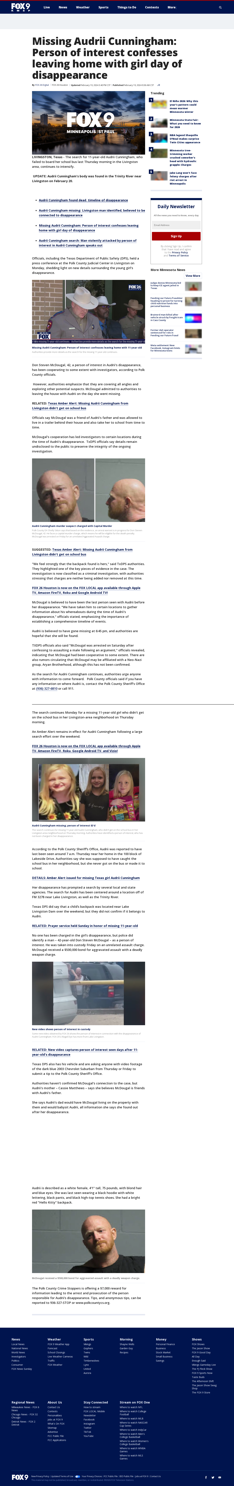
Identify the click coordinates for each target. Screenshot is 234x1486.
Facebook (89, 1419)
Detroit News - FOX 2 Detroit (23, 1423)
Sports (89, 1339)
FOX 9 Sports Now (202, 1373)
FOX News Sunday (21, 1368)
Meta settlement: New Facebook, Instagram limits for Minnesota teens (165, 348)
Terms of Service (179, 255)
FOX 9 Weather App (58, 1344)
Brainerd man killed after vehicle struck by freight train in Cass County (167, 317)
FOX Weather (55, 1364)
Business (161, 1348)
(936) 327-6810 (46, 688)
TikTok (87, 1431)
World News (18, 1352)
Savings (160, 1360)
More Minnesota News (168, 270)
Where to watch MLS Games (131, 1457)
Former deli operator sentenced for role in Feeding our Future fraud (164, 332)
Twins (87, 1352)
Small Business (164, 1356)
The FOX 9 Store (201, 1392)
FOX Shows (198, 1344)
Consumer (17, 1364)
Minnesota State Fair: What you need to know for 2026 (185, 123)
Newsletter (90, 1415)
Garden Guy (126, 1348)
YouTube (89, 1436)
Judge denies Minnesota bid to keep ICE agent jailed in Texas (166, 285)
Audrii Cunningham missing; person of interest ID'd (63, 825)
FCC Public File (56, 1436)
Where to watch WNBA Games (132, 1450)
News (15, 1339)
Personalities (55, 1415)
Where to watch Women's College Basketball (134, 1442)
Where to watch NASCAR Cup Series (133, 1424)
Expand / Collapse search (220, 7)
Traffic (51, 1360)
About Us (55, 1402)
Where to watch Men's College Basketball (132, 1435)
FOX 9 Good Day (201, 1352)
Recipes (124, 1352)
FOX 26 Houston (60, 85)
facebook (206, 1477)
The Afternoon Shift (203, 1381)
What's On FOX (56, 1423)
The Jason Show (201, 1348)
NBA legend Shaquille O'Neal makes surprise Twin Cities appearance (185, 139)
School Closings (56, 1352)
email (220, 1477)
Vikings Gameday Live (204, 1364)
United (87, 1368)
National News (19, 1348)
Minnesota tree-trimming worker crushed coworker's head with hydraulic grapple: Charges (183, 157)
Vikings (87, 1344)
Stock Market (163, 1352)
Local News (17, 1344)
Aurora (87, 1373)
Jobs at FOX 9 (55, 1419)
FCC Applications (57, 1440)
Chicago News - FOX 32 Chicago (24, 1416)
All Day (196, 1356)
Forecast (52, 1348)
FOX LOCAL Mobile (94, 1411)
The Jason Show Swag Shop (204, 1387)
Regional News (22, 1402)
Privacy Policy (180, 252)
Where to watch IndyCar (133, 1429)
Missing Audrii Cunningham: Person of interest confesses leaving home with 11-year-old (87, 347)
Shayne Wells (127, 1344)
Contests (53, 1411)
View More (193, 276)
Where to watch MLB (131, 1418)
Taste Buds (198, 1377)
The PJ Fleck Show (202, 1368)
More (172, 7)
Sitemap (52, 1427)
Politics (15, 1360)
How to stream (92, 1407)
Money (161, 1339)
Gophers (88, 1348)
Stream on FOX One (135, 1402)
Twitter (87, 1427)
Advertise (53, 1431)
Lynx (86, 1364)
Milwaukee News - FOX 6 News (25, 1409)
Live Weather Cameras (60, 1356)
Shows (197, 1339)
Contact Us (54, 1407)
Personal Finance (165, 1344)
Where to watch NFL (131, 1407)
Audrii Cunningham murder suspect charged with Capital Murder (72, 526)
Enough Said (199, 1360)
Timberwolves (91, 1360)
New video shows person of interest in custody (61, 1029)
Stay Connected (96, 1402)
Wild (86, 1356)
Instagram (89, 1423)
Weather (54, 1339)
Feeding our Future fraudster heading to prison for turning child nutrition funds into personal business (167, 302)
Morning (126, 1339)
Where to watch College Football (133, 1413)
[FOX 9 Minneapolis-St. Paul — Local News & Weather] (22, 7)
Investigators (18, 1356)
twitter (213, 1477)
